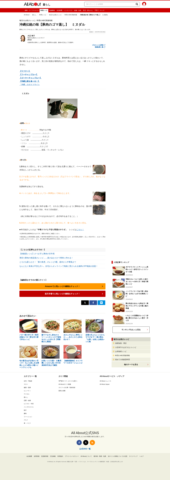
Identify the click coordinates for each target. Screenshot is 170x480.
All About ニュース (105, 381)
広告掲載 (53, 456)
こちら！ (80, 230)
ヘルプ (141, 456)
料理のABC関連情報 (71, 15)
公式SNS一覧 (85, 449)
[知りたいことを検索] (137, 4)
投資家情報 (44, 456)
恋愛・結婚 (27, 400)
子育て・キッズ (99, 10)
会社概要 (29, 456)
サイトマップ (133, 456)
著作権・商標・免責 (100, 456)
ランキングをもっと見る (131, 330)
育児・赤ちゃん (88, 10)
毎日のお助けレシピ (55, 15)
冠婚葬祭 (52, 10)
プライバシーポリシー (72, 456)
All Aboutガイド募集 (65, 384)
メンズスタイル (29, 407)
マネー (26, 384)
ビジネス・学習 (29, 404)
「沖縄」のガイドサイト (29, 85)
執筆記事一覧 (99, 47)
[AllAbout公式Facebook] (79, 442)
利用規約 (60, 456)
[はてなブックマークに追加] (101, 302)
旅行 (25, 410)
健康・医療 (27, 387)
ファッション (28, 416)
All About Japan (105, 384)
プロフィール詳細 (97, 45)
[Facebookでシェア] (93, 302)
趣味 (25, 413)
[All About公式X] (85, 442)
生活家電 (59, 10)
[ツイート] (85, 302)
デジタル (26, 394)
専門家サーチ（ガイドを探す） (68, 381)
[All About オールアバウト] (32, 5)
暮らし (47, 4)
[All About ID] (144, 4)
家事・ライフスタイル (32, 10)
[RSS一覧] (92, 442)
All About (26, 15)
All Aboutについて (86, 456)
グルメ (26, 420)
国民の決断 (62, 391)
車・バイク (27, 423)
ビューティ (27, 391)
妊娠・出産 (77, 10)
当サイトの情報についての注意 (117, 456)
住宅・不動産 (28, 381)
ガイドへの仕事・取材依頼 (67, 387)
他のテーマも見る (131, 364)
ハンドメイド (68, 10)
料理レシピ (43, 10)
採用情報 (36, 456)
